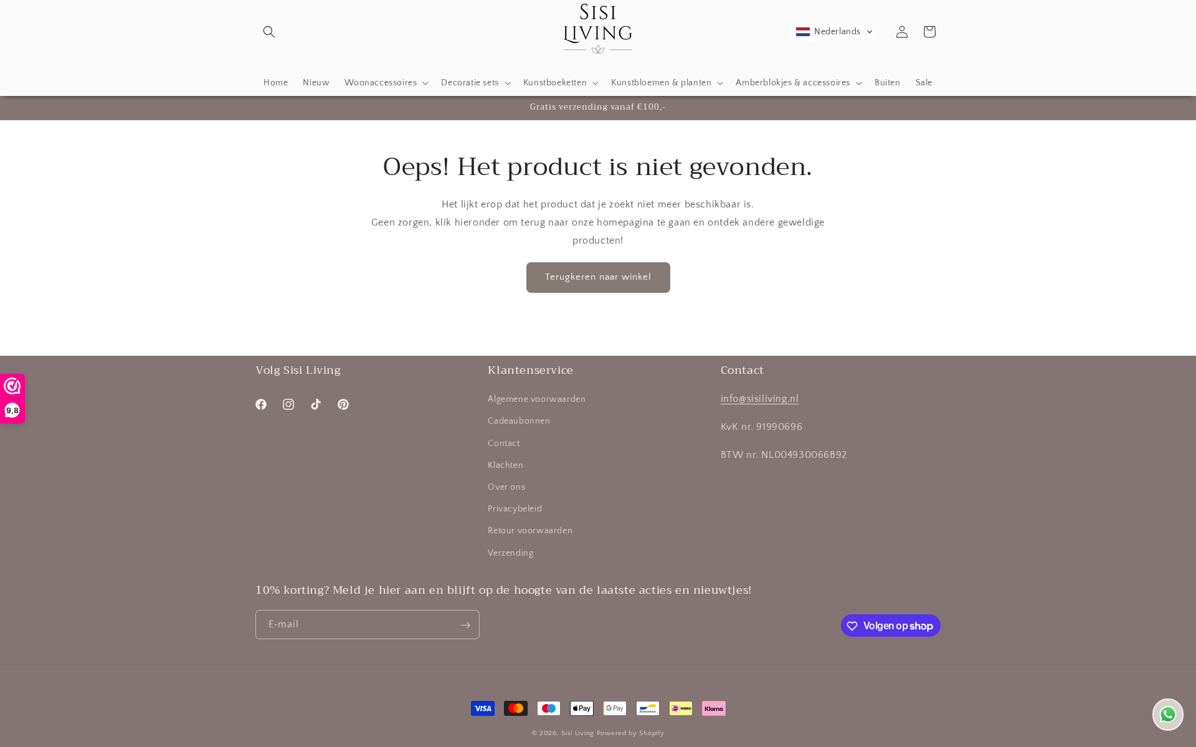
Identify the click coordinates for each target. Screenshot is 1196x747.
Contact (504, 444)
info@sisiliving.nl (760, 399)
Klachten (505, 465)
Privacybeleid (515, 510)
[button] (269, 31)
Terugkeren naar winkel (598, 277)
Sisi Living (577, 733)
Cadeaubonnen (519, 422)
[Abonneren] (465, 625)
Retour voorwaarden (530, 531)
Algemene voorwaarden (537, 400)
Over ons (506, 487)
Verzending (510, 553)
